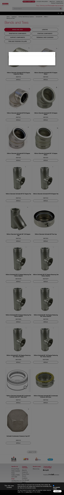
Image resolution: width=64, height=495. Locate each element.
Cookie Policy (28, 491)
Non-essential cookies (56, 488)
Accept (57, 491)
